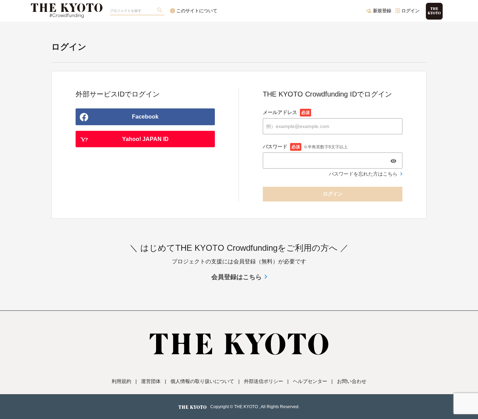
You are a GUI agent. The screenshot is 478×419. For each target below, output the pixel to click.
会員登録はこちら (236, 277)
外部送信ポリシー (263, 381)
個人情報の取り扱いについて (202, 381)
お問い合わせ (351, 381)
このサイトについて (196, 10)
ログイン (410, 10)
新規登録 (382, 10)
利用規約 (121, 381)
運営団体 (151, 381)
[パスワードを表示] (393, 161)
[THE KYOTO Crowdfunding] (66, 7)
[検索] (160, 10)
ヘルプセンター (310, 381)
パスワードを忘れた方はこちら (363, 174)
